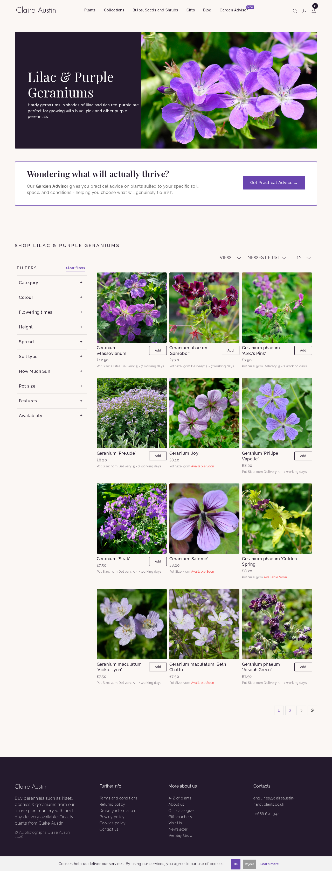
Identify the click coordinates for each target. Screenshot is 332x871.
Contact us (109, 829)
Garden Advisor (236, 9)
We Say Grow (181, 835)
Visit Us (175, 823)
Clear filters (75, 268)
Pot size (27, 386)
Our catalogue (181, 811)
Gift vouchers (180, 817)
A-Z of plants (180, 798)
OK (236, 864)
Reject (249, 864)
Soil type (28, 356)
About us (176, 804)
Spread (26, 341)
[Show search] (295, 10)
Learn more (269, 864)
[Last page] (312, 710)
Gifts (190, 10)
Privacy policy (112, 817)
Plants (90, 10)
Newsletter (178, 829)
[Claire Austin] (38, 9)
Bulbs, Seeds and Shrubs (155, 10)
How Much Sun (34, 371)
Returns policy (112, 804)
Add (158, 350)
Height (26, 327)
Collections (114, 10)
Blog (207, 10)
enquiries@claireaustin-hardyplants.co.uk (274, 801)
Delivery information (117, 811)
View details (132, 307)
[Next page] (301, 710)
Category (28, 282)
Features (28, 400)
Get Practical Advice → (274, 182)
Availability (30, 415)
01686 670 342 (266, 814)
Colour (26, 297)
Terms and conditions (119, 798)
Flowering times (35, 312)
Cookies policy (113, 823)
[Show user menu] (304, 10)
